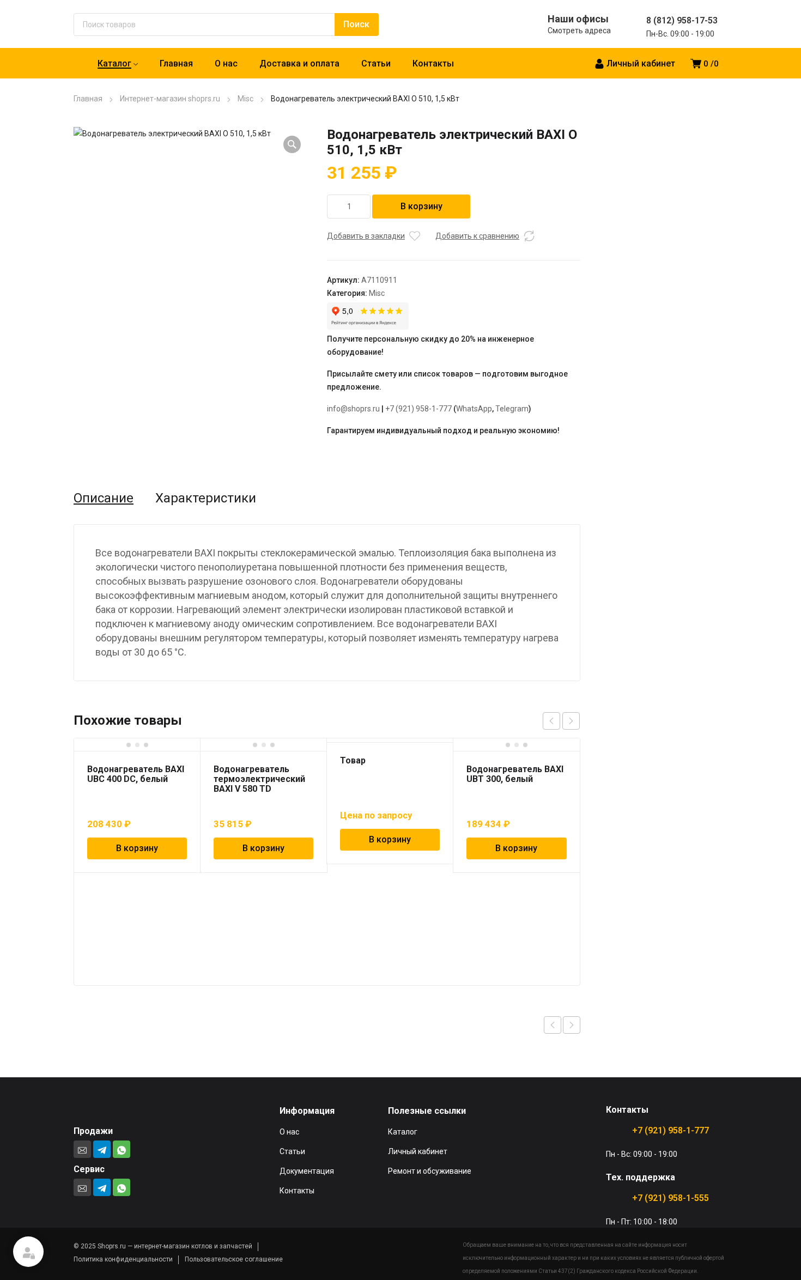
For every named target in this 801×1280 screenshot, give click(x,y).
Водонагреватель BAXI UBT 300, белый (514, 774)
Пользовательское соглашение (234, 1259)
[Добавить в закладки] (414, 235)
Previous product (552, 1025)
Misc (245, 98)
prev (551, 721)
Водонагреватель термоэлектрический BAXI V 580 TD (259, 779)
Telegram (512, 408)
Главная (88, 98)
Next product (571, 1025)
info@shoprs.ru (353, 408)
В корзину (421, 206)
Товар (353, 760)
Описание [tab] (104, 498)
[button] (292, 144)
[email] (82, 1149)
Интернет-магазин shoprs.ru (170, 98)
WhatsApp (474, 408)
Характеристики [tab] (205, 498)
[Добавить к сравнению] (529, 235)
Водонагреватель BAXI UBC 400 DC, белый (135, 774)
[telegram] (102, 1149)
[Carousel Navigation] (561, 721)
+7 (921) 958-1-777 (418, 408)
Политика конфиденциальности (123, 1259)
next (571, 721)
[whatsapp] (121, 1149)
